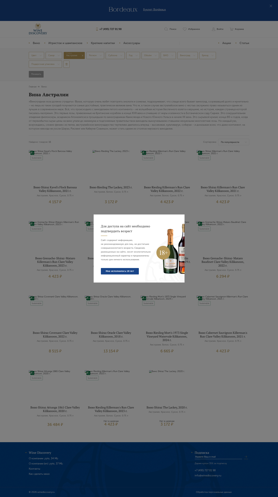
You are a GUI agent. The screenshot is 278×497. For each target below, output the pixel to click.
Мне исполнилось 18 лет (120, 271)
